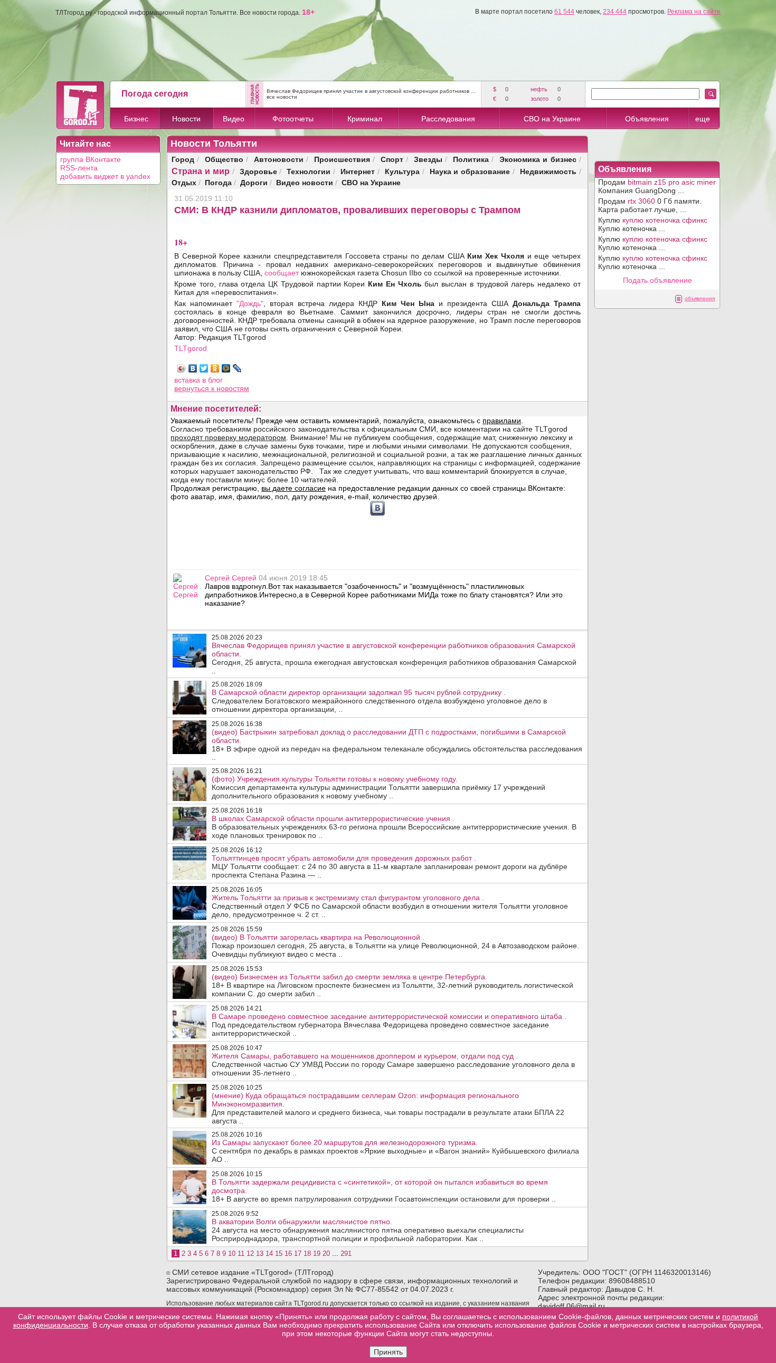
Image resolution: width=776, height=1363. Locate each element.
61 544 (564, 11)
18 (307, 1253)
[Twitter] (204, 368)
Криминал (364, 119)
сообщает (281, 273)
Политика (471, 159)
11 (241, 1253)
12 (250, 1253)
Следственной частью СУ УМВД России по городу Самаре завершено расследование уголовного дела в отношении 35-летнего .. (393, 1064)
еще (702, 119)
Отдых (184, 182)
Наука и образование (470, 171)
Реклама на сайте (694, 11)
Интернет (357, 171)
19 (316, 1253)
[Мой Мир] (226, 368)
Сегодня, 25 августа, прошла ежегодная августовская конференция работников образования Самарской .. (394, 658)
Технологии (308, 171)
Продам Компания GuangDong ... (657, 186)
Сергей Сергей (231, 578)
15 (278, 1253)
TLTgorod (190, 348)
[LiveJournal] (237, 368)
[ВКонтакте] (192, 368)
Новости (186, 119)
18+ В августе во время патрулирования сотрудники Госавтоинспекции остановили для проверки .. (384, 1190)
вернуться (192, 388)
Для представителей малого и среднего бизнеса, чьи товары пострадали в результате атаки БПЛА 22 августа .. (388, 1108)
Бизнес (136, 119)
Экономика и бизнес (537, 159)
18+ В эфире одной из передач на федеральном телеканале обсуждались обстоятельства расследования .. (397, 744)
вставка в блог (198, 380)
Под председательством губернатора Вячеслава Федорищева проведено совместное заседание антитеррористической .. (389, 1024)
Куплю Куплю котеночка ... (652, 224)
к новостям (230, 388)
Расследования (448, 119)
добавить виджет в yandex (105, 176)
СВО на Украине (552, 119)
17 (297, 1253)
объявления (700, 298)
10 (231, 1253)
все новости (282, 97)
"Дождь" (249, 303)
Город (183, 159)
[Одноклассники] (215, 368)
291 (346, 1253)
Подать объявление (657, 280)
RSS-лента (79, 168)
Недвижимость (548, 171)
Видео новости (304, 182)
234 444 (615, 11)
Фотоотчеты (293, 119)
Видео (233, 119)
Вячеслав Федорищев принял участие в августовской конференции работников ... (371, 91)
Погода (218, 182)
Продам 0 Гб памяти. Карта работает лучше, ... (650, 205)
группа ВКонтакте (90, 159)
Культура (402, 171)
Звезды (428, 159)
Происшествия (342, 159)
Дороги (254, 182)
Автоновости (279, 159)
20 (326, 1253)
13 (259, 1253)
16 (288, 1253)
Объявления (647, 119)
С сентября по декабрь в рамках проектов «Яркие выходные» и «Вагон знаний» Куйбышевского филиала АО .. (395, 1151)
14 (269, 1253)
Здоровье (258, 171)
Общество (224, 159)
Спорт (392, 159)
